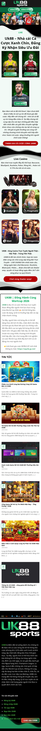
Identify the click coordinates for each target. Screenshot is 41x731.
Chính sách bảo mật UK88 (14, 719)
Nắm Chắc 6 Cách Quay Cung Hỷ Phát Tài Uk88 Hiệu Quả (20, 544)
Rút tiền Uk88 (9, 715)
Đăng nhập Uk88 (11, 704)
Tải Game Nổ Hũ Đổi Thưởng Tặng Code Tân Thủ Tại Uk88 (20, 426)
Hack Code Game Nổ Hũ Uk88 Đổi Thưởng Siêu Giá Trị (20, 466)
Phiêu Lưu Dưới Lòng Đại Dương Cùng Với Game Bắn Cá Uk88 (19, 385)
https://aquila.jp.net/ (26, 349)
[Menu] (3, 3)
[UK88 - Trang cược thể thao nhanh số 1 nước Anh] (20, 3)
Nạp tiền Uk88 (10, 711)
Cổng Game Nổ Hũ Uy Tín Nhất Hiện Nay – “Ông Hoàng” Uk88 (19, 505)
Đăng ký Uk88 (9, 700)
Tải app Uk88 (9, 708)
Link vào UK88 (30, 720)
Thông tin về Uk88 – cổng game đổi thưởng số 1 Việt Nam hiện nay (19, 586)
